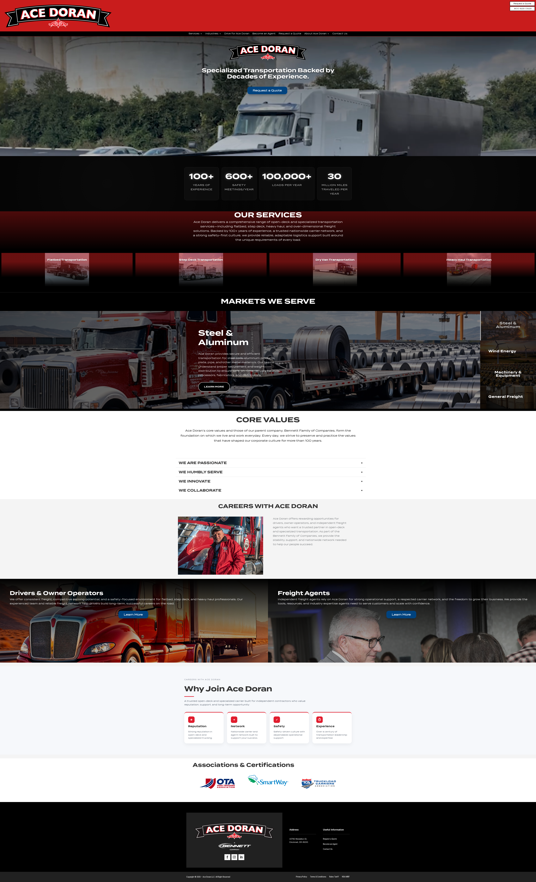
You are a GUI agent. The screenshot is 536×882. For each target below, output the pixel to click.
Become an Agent (264, 34)
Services (194, 34)
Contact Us (339, 34)
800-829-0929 (523, 9)
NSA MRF (346, 877)
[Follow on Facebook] (227, 857)
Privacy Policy (301, 877)
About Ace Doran (315, 34)
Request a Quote (522, 4)
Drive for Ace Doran (236, 34)
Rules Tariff (334, 877)
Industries (211, 34)
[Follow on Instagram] (234, 857)
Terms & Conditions (318, 877)
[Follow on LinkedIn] (241, 857)
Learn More (214, 386)
